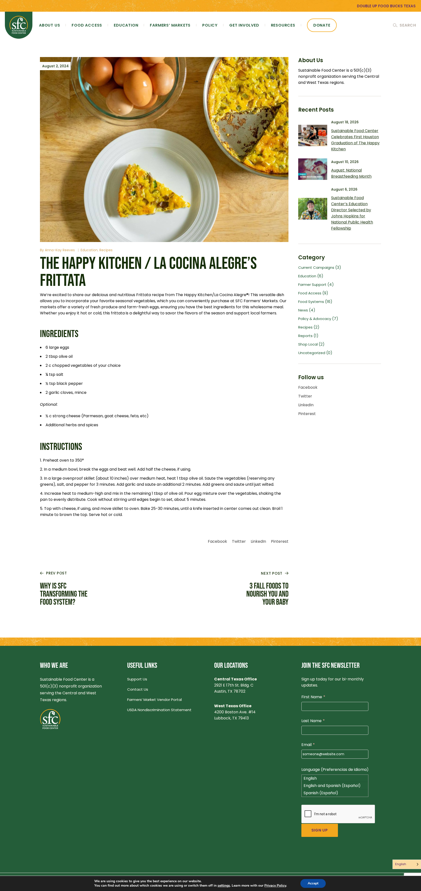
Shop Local (308, 344)
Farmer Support (312, 284)
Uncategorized (311, 352)
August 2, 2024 (55, 66)
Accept (313, 883)
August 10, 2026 (345, 161)
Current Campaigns (316, 267)
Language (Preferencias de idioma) (335, 769)
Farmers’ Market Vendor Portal (154, 699)
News (303, 310)
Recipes (106, 250)
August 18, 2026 (345, 122)
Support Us (137, 679)
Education (89, 250)
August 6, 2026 (344, 189)
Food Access (309, 293)
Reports (305, 335)
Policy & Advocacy (314, 318)
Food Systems (311, 301)
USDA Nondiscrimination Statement (159, 709)
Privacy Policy (275, 885)
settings (224, 885)
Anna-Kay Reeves (60, 250)
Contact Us (137, 689)
